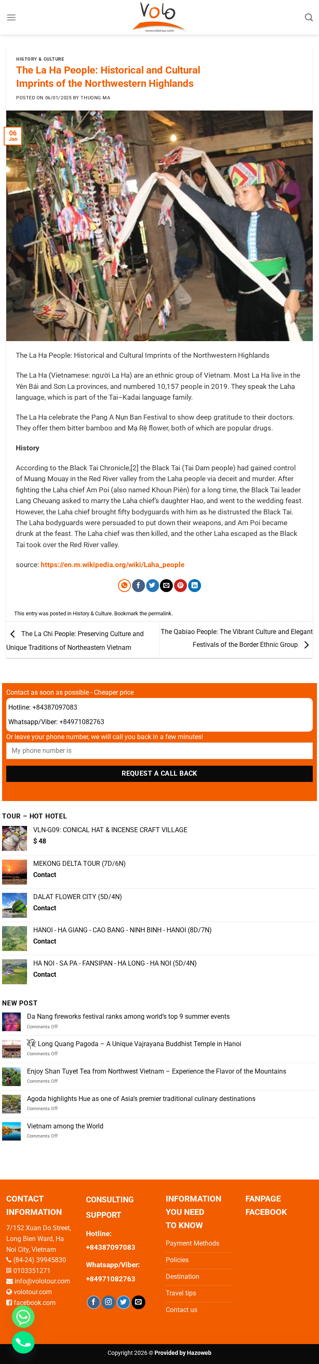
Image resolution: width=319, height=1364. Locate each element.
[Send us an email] (138, 1302)
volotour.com (33, 1292)
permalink (160, 613)
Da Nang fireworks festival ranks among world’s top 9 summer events (128, 1016)
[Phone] (23, 1342)
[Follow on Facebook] (94, 1302)
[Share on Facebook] (138, 585)
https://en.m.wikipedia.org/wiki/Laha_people (112, 565)
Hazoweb (199, 1353)
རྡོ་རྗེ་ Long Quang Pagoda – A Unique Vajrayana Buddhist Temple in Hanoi (134, 1044)
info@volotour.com (42, 1281)
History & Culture (40, 59)
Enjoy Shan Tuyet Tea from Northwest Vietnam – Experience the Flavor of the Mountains (156, 1071)
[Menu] (11, 17)
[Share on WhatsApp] (124, 585)
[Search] (309, 17)
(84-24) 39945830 (39, 1260)
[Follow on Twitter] (123, 1302)
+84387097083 (54, 707)
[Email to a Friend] (166, 585)
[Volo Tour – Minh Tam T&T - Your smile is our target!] (160, 17)
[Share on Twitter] (152, 585)
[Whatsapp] (23, 1316)
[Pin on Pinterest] (180, 585)
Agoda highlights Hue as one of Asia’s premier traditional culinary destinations (141, 1099)
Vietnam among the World (65, 1126)
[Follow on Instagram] (108, 1302)
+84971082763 (81, 722)
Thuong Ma (95, 98)
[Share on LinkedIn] (194, 585)
